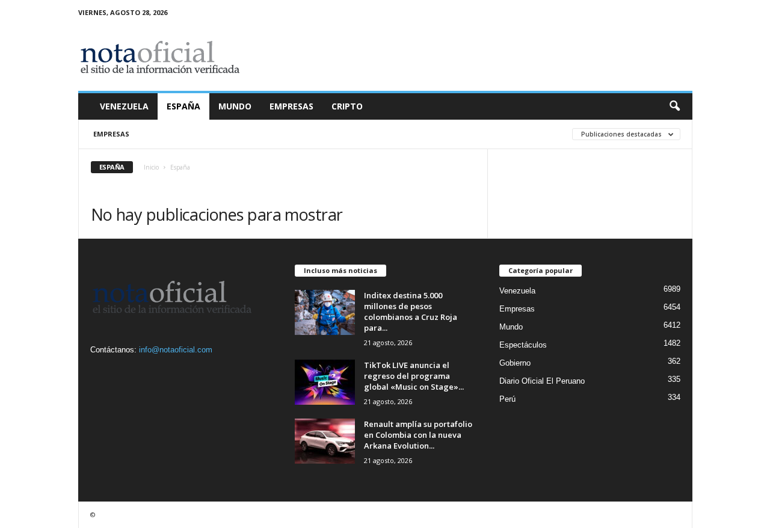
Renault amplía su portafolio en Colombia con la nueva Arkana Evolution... (418, 435)
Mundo (234, 106)
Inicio (151, 167)
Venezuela (124, 106)
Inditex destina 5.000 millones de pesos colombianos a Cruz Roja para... (410, 311)
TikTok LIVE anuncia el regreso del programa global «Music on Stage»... (414, 376)
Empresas (291, 106)
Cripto (347, 106)
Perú (507, 399)
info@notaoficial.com (175, 349)
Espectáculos (523, 344)
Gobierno (515, 362)
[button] (674, 106)
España (183, 106)
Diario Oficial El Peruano (542, 380)
